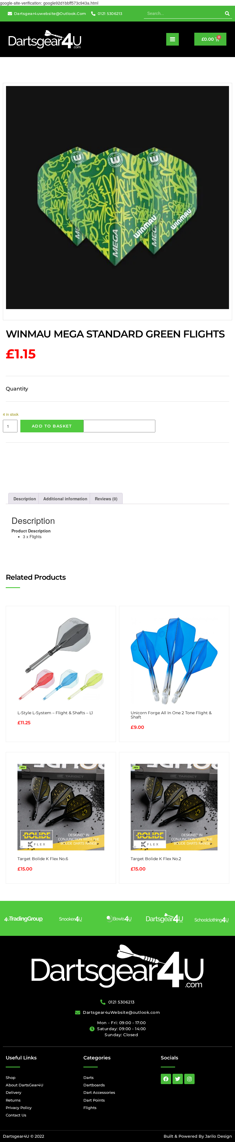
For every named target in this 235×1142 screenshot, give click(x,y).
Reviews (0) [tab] (106, 498)
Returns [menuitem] (13, 1100)
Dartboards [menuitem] (94, 1085)
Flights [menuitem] (90, 1107)
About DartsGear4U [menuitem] (24, 1085)
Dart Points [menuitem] (94, 1100)
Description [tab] (24, 498)
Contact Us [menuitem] (16, 1115)
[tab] (117, 533)
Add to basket (52, 426)
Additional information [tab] (65, 498)
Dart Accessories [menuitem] (99, 1092)
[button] (172, 39)
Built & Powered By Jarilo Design (198, 1136)
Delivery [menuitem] (13, 1092)
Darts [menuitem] (88, 1077)
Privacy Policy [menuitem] (19, 1107)
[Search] (227, 13)
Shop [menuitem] (10, 1077)
